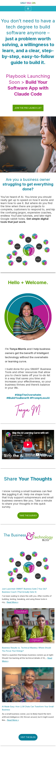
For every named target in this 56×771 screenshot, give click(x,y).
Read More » (12, 602)
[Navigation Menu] (28, 8)
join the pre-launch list (28, 108)
